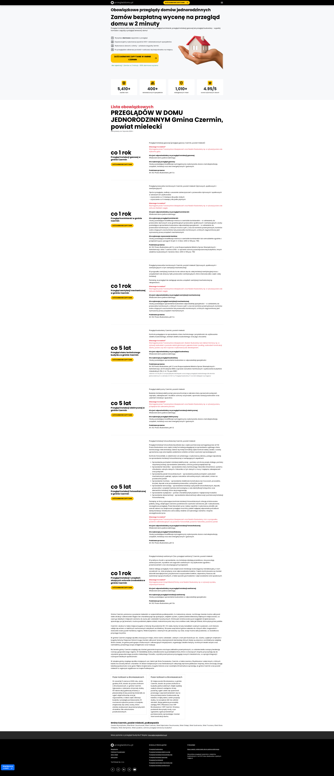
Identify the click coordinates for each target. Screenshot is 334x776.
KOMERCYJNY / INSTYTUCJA (165, 414)
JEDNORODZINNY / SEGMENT (164, 401)
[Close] (329, 3)
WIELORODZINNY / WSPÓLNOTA (164, 407)
